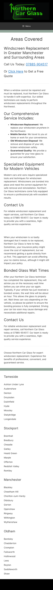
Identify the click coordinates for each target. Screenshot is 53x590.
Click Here (15, 71)
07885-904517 (37, 64)
